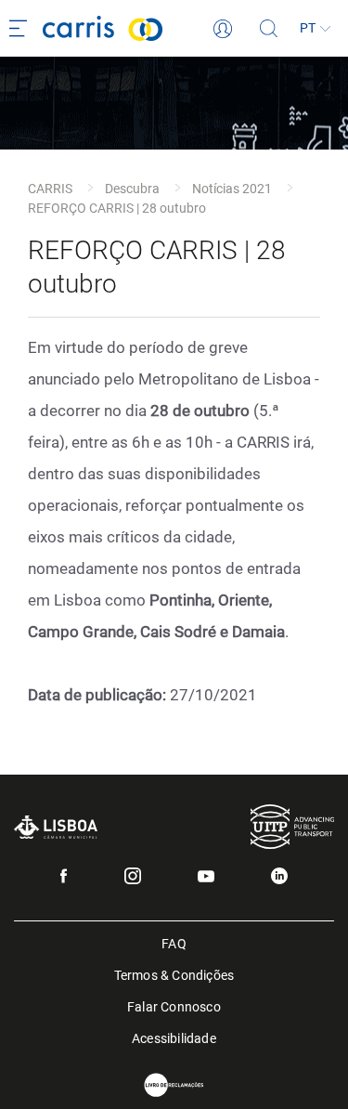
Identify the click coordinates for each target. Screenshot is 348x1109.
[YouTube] (206, 876)
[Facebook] (63, 875)
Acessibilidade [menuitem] (174, 1037)
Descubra (132, 188)
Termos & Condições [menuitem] (174, 974)
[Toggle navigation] (21, 29)
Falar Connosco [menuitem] (174, 1005)
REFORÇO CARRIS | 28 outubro (117, 208)
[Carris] (128, 28)
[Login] (222, 29)
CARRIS (50, 188)
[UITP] (292, 826)
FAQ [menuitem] (174, 942)
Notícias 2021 (232, 188)
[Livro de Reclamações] (174, 1085)
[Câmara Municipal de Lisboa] (55, 827)
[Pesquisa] (269, 29)
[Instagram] (132, 876)
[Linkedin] (279, 876)
